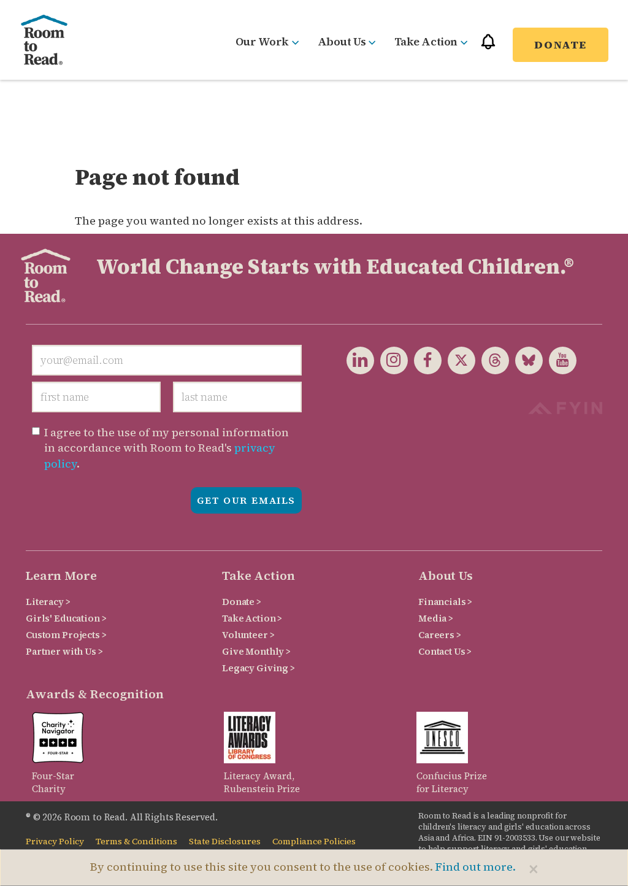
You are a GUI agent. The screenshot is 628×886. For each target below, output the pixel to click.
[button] (488, 47)
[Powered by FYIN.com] (565, 406)
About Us (342, 41)
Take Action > (252, 618)
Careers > (439, 634)
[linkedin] (360, 359)
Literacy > (48, 601)
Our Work (262, 41)
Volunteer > (248, 634)
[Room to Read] (44, 40)
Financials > (445, 601)
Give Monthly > (256, 651)
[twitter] (458, 359)
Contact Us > (445, 651)
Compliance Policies (314, 841)
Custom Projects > (66, 634)
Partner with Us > (64, 651)
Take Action (426, 41)
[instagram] (391, 359)
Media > (435, 618)
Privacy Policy (55, 841)
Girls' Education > (66, 618)
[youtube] (559, 359)
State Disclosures (225, 841)
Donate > (241, 601)
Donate (560, 44)
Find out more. (475, 866)
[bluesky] (526, 359)
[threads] (492, 359)
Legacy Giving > (258, 667)
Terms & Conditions (136, 841)
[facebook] (425, 359)
